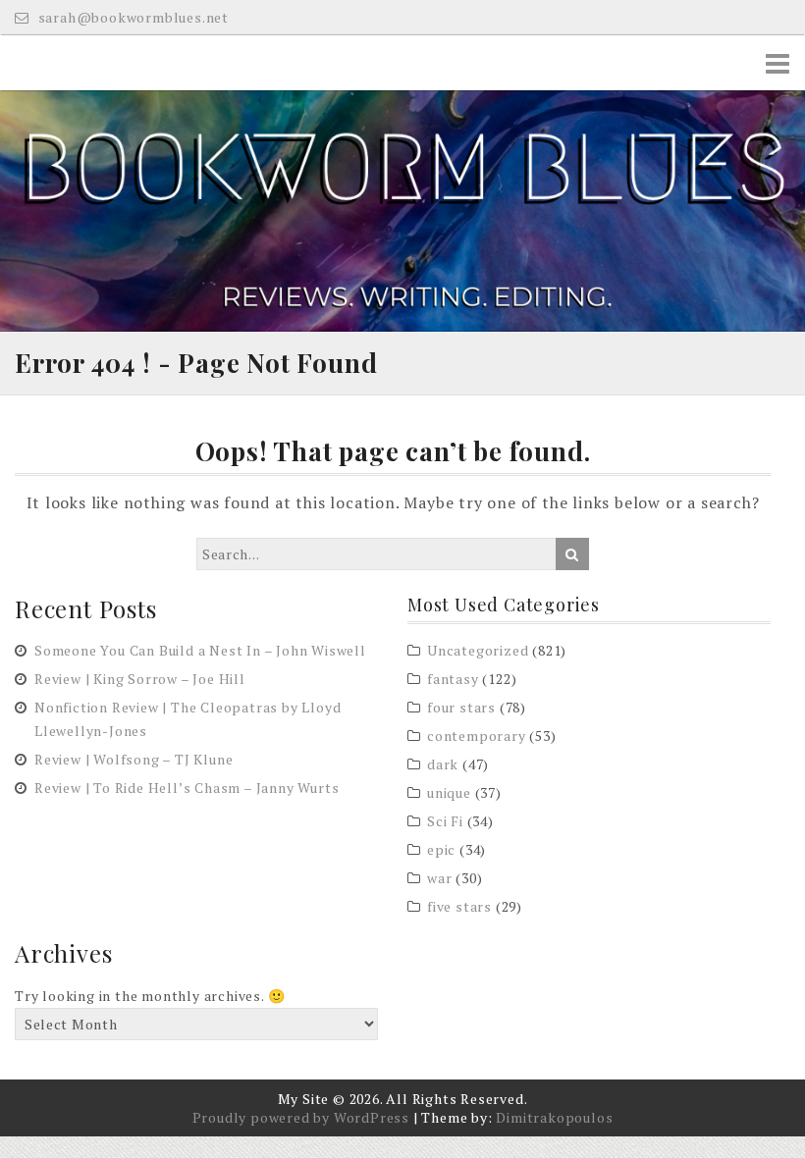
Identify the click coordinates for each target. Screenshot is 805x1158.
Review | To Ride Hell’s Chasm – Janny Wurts (186, 787)
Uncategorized (477, 650)
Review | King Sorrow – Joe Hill (139, 678)
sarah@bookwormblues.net (131, 17)
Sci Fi (445, 821)
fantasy (453, 678)
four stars (461, 707)
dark (442, 764)
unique (449, 792)
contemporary (476, 735)
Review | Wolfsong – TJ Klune (133, 759)
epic (441, 849)
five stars (459, 906)
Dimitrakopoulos (554, 1117)
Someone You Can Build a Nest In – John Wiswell (200, 650)
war (439, 877)
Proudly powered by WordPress (300, 1117)
